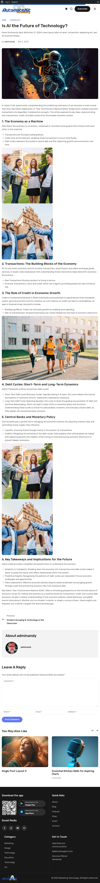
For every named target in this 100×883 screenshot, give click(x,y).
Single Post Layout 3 (14, 771)
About (55, 802)
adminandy (10, 42)
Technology (15, 20)
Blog (54, 807)
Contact (56, 826)
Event (54, 821)
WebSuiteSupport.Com (62, 851)
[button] (93, 731)
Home (4, 20)
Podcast (56, 811)
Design (7, 848)
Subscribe (82, 9)
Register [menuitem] (15, 2)
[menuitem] (2, 2)
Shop (54, 816)
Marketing (9, 843)
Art (5, 867)
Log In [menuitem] (7, 2)
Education (9, 857)
